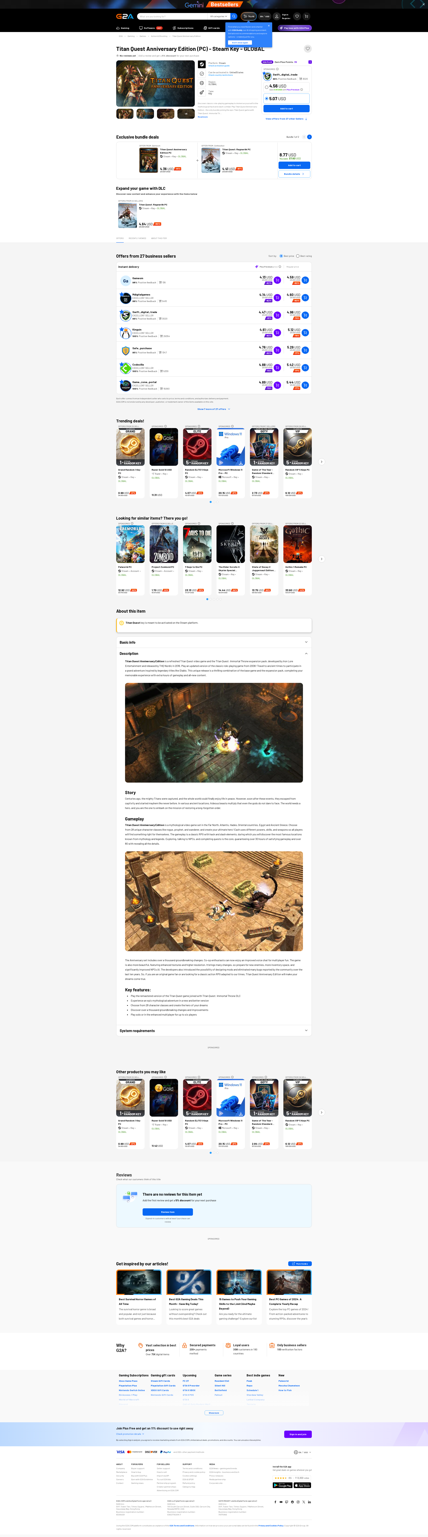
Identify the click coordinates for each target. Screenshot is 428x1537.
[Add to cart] (305, 280)
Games (143, 36)
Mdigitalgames (141, 294)
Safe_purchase (142, 348)
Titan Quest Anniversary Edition (186, 36)
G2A (121, 36)
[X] (303, 1502)
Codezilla (138, 364)
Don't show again (240, 42)
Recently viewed (137, 238)
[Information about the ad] (277, 69)
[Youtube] (281, 1502)
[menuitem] (122, 28)
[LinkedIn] (309, 1502)
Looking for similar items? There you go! (152, 518)
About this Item (159, 238)
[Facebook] (275, 1502)
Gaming (131, 36)
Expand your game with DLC (140, 188)
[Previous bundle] (304, 137)
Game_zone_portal (144, 382)
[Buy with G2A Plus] (277, 280)
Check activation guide (218, 65)
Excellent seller (142, 297)
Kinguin (136, 329)
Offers (120, 238)
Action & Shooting (159, 36)
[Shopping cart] (306, 16)
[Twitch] (286, 1502)
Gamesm (137, 278)
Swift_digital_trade (285, 74)
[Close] (423, 4)
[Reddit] (292, 1502)
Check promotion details (128, 1433)
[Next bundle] (309, 137)
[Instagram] (298, 1502)
